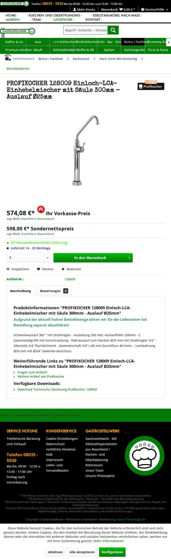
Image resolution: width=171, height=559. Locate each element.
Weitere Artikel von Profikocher (40, 376)
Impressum (54, 460)
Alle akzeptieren (82, 552)
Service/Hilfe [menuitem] (154, 9)
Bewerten (73, 269)
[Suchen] (113, 30)
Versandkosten (99, 496)
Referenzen (94, 465)
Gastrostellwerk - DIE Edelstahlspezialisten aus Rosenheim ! (101, 443)
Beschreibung (20, 291)
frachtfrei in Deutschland (38, 219)
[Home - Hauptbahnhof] (7, 57)
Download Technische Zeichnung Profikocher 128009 (57, 389)
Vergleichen (19, 269)
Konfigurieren (112, 552)
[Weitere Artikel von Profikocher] (151, 88)
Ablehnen (55, 552)
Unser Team (95, 470)
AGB (49, 454)
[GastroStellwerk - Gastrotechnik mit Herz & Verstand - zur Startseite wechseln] (17, 33)
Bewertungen (53, 291)
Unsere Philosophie (100, 476)
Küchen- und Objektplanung (97, 457)
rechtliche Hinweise (60, 449)
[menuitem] (84, 9)
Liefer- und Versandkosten (57, 468)
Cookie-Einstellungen (62, 438)
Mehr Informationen (109, 541)
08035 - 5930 (52, 3)
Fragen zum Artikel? (32, 372)
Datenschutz (55, 444)
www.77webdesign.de (131, 519)
